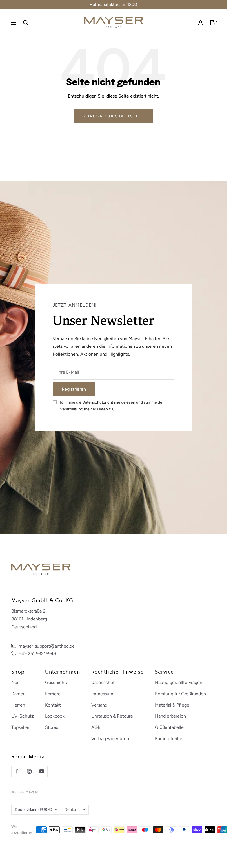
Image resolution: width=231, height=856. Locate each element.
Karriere (53, 693)
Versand (99, 705)
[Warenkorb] (213, 22)
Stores (51, 727)
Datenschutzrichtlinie (101, 402)
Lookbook (55, 716)
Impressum (102, 693)
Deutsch (72, 809)
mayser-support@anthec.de (47, 646)
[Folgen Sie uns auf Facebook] (17, 771)
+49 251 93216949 (37, 653)
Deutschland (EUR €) (33, 809)
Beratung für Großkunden (180, 693)
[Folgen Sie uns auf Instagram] (29, 771)
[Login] (200, 22)
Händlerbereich (170, 716)
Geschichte (56, 682)
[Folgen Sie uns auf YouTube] (41, 771)
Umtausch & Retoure (112, 716)
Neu (15, 682)
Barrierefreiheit (170, 738)
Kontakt (53, 705)
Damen (18, 693)
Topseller (20, 727)
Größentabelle (169, 727)
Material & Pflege (172, 705)
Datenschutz (104, 682)
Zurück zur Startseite (113, 116)
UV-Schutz (22, 716)
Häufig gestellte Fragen (178, 682)
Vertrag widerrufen (110, 738)
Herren (18, 705)
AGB (96, 727)
